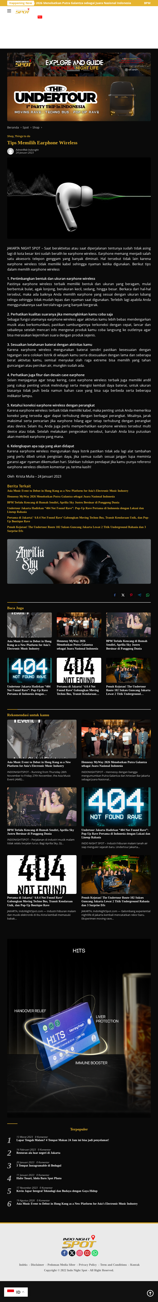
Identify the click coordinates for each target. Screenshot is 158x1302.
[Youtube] (87, 1253)
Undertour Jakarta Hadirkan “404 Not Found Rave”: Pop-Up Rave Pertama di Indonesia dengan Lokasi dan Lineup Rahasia (75, 510)
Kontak (135, 1264)
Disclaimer (37, 1264)
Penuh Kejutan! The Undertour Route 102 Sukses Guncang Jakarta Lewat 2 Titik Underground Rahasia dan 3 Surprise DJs (76, 529)
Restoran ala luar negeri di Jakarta (38, 1152)
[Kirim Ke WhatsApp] (148, 595)
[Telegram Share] (139, 595)
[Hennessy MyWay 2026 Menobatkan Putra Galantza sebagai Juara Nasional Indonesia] (79, 624)
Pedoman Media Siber (61, 1264)
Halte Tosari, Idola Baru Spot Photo (39, 1178)
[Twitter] (72, 1253)
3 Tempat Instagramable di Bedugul (38, 1165)
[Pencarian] (148, 11)
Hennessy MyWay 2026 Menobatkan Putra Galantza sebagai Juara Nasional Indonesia (61, 496)
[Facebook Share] (115, 595)
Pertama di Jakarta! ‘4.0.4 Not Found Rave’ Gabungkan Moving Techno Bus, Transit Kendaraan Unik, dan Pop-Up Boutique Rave (78, 519)
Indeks (23, 1264)
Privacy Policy (88, 1264)
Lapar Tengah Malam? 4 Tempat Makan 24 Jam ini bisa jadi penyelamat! (62, 1140)
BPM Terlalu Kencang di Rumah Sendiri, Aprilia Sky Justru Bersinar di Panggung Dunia (63, 502)
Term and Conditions (113, 1264)
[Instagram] (79, 1253)
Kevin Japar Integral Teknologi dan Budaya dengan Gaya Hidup (57, 1191)
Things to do (22, 136)
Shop (10, 136)
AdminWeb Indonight (27, 149)
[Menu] (10, 10)
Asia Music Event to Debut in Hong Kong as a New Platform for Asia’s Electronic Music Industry (67, 490)
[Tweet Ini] (123, 595)
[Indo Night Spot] (22, 10)
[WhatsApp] (95, 1253)
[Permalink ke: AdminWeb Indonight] (10, 151)
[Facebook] (64, 1253)
